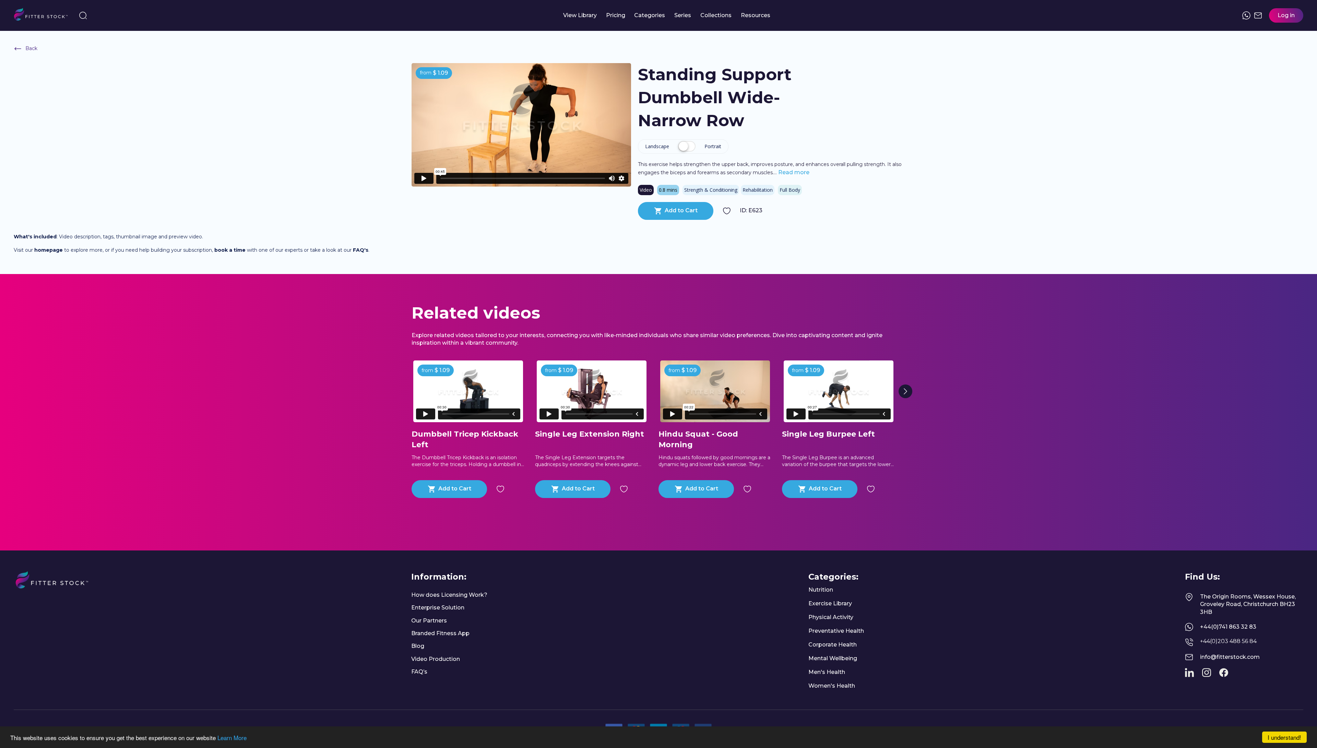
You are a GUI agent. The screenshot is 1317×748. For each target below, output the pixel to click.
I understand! (1284, 737)
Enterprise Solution (437, 607)
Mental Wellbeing (832, 658)
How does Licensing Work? (449, 595)
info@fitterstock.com (1230, 657)
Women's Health (831, 685)
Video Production (435, 659)
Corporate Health (832, 644)
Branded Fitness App (440, 633)
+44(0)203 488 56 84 (1228, 641)
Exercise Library (830, 603)
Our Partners (429, 620)
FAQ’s (419, 671)
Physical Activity (830, 617)
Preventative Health (836, 631)
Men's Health (826, 672)
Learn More (232, 737)
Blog (417, 646)
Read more (793, 172)
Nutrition (820, 589)
